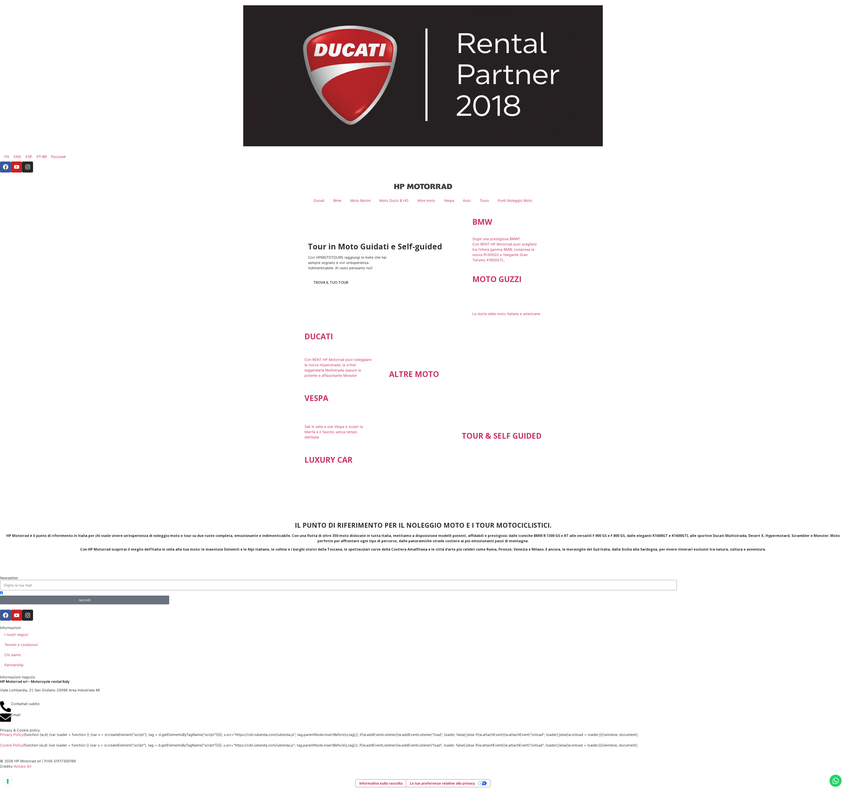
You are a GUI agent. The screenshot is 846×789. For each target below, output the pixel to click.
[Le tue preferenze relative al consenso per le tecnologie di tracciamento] (8, 781)
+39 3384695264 (56, 704)
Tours (484, 200)
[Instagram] (27, 167)
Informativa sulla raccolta (381, 783)
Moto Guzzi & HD (393, 200)
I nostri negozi (16, 634)
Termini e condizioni (21, 644)
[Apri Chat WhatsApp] (835, 781)
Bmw (337, 200)
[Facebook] (5, 167)
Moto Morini (360, 200)
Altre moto (426, 200)
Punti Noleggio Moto (515, 200)
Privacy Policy (12, 734)
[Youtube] (16, 167)
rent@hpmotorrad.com (41, 715)
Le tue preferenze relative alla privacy (442, 783)
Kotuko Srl (22, 766)
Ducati (319, 200)
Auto (467, 200)
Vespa (449, 200)
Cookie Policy (11, 745)
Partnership (14, 665)
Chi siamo (12, 655)
